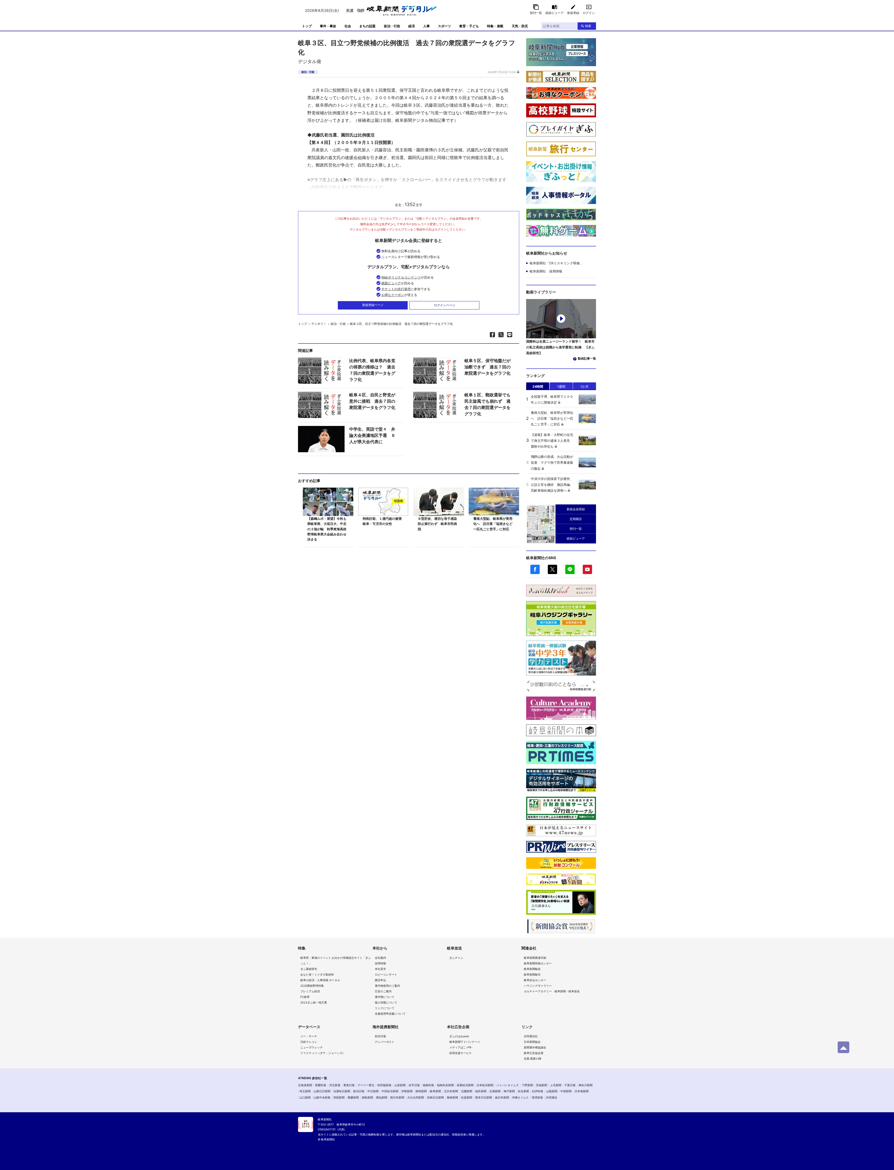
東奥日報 (349, 1085)
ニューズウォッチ (311, 1047)
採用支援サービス (460, 1053)
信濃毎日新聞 (341, 1091)
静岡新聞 (421, 1091)
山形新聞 (400, 1085)
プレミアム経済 (310, 991)
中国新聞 (566, 1091)
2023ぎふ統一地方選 (313, 1002)
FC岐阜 (305, 997)
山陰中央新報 (322, 1097)
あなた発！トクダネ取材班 (317, 974)
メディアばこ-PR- (461, 1047)
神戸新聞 (509, 1091)
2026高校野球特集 (312, 985)
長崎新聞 (452, 1097)
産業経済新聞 (465, 1085)
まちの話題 (367, 26)
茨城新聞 (541, 1085)
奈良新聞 (523, 1091)
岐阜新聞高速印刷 (535, 957)
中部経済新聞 (390, 1091)
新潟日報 (358, 1091)
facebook (535, 569)
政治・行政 (392, 26)
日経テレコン (308, 1042)
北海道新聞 (305, 1085)
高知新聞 (381, 1097)
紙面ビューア (554, 13)
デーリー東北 (366, 1085)
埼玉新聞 (305, 1091)
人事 (426, 26)
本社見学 (380, 969)
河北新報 (334, 1085)
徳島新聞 (367, 1097)
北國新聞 (466, 1091)
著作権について (384, 997)
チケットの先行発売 (396, 289)
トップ (307, 26)
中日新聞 (373, 1091)
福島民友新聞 (445, 1085)
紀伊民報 (537, 1091)
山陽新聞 (551, 1091)
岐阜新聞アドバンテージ (464, 1042)
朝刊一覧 (536, 13)
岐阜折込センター (535, 980)
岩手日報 (414, 1085)
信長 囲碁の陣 (532, 1058)
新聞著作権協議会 (535, 1047)
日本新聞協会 (532, 1042)
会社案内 (380, 957)
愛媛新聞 (353, 1097)
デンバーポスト (384, 1042)
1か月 (584, 386)
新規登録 (573, 13)
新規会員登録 (576, 509)
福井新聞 (480, 1091)
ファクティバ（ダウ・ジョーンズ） (322, 1053)
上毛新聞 (555, 1085)
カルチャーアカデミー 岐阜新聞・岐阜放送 (552, 991)
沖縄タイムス (520, 1097)
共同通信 (551, 1097)
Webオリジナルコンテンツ (401, 277)
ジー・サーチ (308, 1036)
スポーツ (444, 26)
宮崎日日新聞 (435, 1097)
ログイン (589, 13)
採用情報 (380, 963)
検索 (588, 26)
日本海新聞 (582, 1091)
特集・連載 (495, 26)
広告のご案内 (383, 991)
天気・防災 (520, 26)
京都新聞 (495, 1091)
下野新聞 (527, 1085)
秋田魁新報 (384, 1085)
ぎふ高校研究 (308, 969)
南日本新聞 (502, 1097)
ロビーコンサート (386, 974)
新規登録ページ (372, 305)
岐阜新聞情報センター (538, 963)
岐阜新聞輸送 (532, 969)
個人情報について (386, 1002)
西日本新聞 (397, 1097)
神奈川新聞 (586, 1085)
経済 (411, 26)
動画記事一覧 (587, 358)
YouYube (587, 569)
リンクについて (384, 1008)
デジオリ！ (318, 324)
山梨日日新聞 (322, 1091)
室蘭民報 (320, 1085)
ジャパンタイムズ (507, 1085)
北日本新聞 (451, 1091)
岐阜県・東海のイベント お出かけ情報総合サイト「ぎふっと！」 (335, 960)
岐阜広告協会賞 (533, 1053)
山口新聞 (305, 1097)
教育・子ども (469, 26)
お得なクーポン (392, 295)
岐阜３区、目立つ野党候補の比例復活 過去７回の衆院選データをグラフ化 (401, 324)
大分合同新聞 (415, 1097)
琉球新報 (537, 1097)
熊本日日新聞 (483, 1097)
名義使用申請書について (390, 1013)
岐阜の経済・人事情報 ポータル (320, 980)
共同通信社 (531, 1036)
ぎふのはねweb (459, 1036)
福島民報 (428, 1085)
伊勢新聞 (407, 1091)
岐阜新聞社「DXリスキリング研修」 (556, 263)
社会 (348, 26)
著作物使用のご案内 (387, 985)
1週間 (561, 386)
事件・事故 (328, 26)
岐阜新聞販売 (532, 974)
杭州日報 (380, 1036)
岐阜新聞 (435, 1091)
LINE (570, 569)
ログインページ (444, 305)
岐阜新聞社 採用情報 (546, 271)
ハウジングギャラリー (538, 985)
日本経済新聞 (485, 1085)
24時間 (537, 386)
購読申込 (380, 980)
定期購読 (576, 519)
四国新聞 (339, 1097)
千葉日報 (570, 1085)
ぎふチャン (456, 957)
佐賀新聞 (466, 1097)
